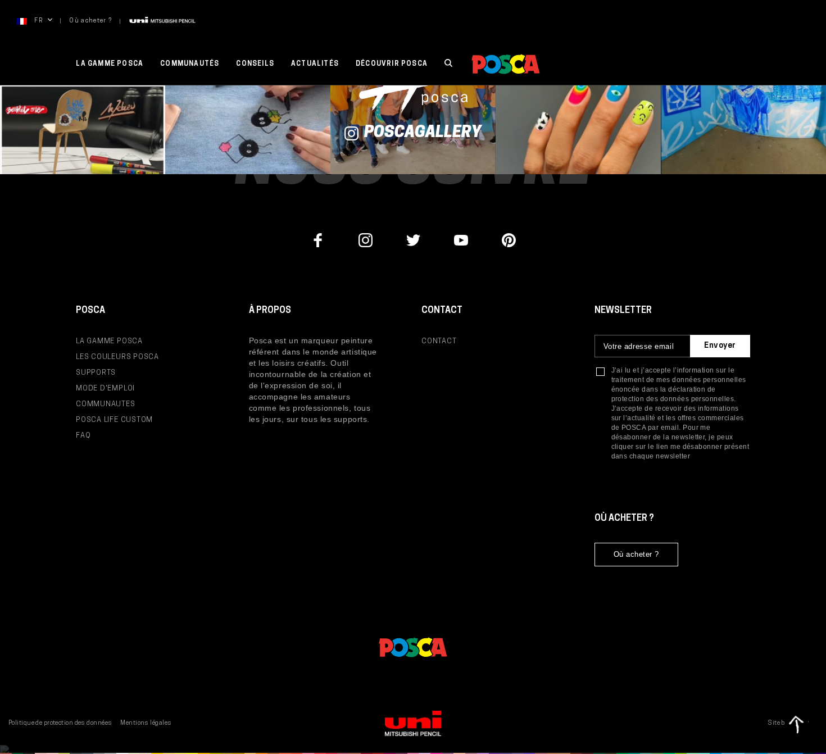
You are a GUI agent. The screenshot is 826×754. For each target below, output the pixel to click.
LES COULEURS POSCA (117, 357)
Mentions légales (145, 723)
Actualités (315, 64)
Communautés (189, 64)
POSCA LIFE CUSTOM (114, 420)
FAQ (83, 435)
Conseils (255, 64)
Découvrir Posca (392, 64)
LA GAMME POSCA (109, 341)
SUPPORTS (96, 372)
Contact (438, 341)
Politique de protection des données (60, 723)
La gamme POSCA (109, 64)
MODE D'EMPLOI (105, 388)
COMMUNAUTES (105, 404)
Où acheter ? (90, 21)
